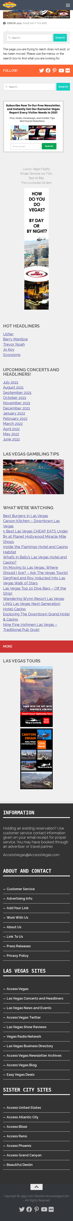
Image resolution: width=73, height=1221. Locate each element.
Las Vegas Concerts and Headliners (35, 998)
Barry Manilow (15, 339)
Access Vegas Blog (22, 1065)
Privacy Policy (18, 956)
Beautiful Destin (20, 1165)
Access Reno (17, 1136)
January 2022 (14, 413)
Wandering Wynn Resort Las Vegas (33, 599)
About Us (14, 927)
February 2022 (15, 418)
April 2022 (11, 429)
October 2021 (14, 398)
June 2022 (11, 439)
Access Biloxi (17, 1127)
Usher (8, 334)
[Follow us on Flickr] (67, 70)
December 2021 (16, 408)
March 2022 (13, 423)
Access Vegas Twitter (24, 1017)
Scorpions (11, 355)
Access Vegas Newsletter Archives (34, 1055)
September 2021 (17, 392)
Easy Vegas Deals (20, 1075)
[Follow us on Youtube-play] (61, 70)
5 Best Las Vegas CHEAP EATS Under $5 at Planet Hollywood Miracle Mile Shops (35, 536)
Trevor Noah (14, 344)
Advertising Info (19, 898)
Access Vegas (17, 989)
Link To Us (15, 937)
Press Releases (19, 946)
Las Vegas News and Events (29, 1008)
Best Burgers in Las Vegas (25, 516)
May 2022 (11, 434)
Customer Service (21, 889)
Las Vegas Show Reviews (26, 1027)
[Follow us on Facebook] (48, 70)
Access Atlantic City (23, 1117)
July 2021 (10, 382)
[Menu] (68, 5)
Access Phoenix (19, 1146)
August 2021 (13, 387)
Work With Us (17, 917)
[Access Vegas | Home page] (12, 5)
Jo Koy (8, 349)
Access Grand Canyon (24, 1155)
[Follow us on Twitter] (41, 70)
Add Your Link (18, 908)
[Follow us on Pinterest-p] (54, 70)
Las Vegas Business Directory (30, 1046)
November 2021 (16, 403)
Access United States (24, 1108)
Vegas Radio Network (24, 1036)
